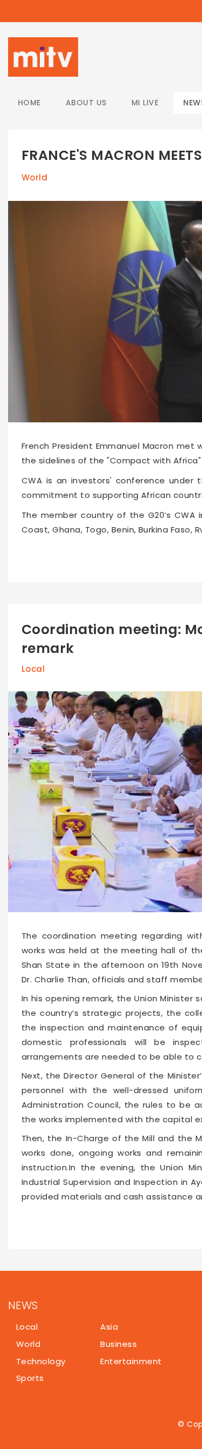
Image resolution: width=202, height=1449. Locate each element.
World (34, 177)
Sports (30, 1378)
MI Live (144, 102)
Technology (41, 1361)
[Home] (43, 57)
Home (29, 102)
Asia (109, 1326)
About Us (86, 102)
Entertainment (131, 1361)
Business (118, 1344)
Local (33, 669)
